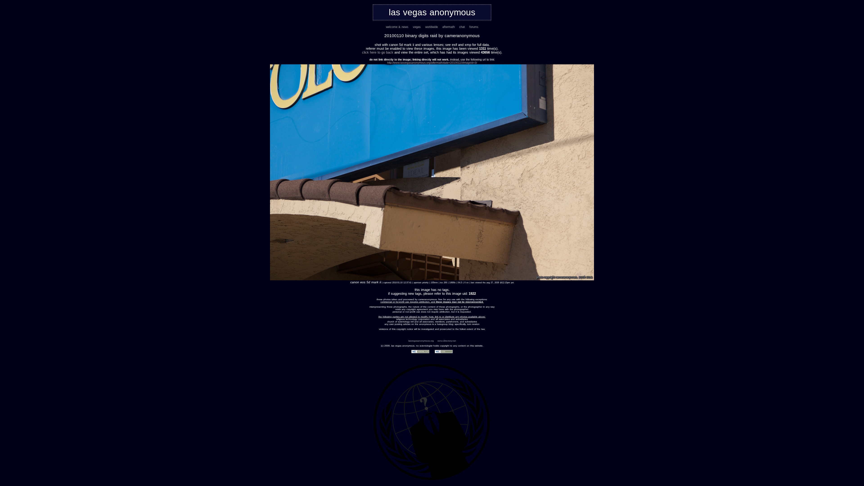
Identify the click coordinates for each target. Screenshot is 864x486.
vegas (417, 27)
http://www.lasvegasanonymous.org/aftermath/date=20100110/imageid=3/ (432, 62)
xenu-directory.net (446, 341)
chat (462, 27)
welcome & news (397, 27)
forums (473, 27)
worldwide (431, 27)
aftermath (448, 27)
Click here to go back (377, 52)
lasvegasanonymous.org (421, 341)
